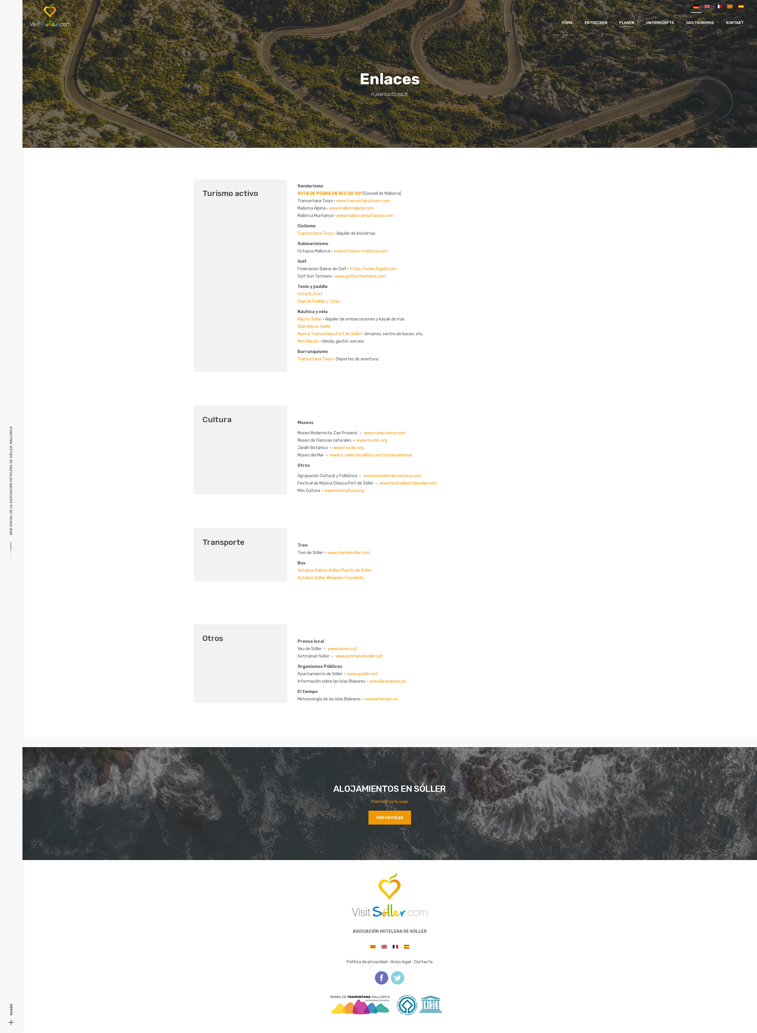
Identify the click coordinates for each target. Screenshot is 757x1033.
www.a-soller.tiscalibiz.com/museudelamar (371, 455)
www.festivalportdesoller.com (408, 483)
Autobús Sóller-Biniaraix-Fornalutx (330, 577)
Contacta (423, 961)
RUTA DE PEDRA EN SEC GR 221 (329, 193)
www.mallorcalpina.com (351, 208)
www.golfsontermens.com (360, 276)
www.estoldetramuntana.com (392, 475)
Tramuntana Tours (315, 233)
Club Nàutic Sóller (314, 326)
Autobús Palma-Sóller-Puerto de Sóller (334, 570)
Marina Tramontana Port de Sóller (329, 333)
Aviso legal (401, 961)
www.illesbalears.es (387, 681)
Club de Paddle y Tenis (318, 301)
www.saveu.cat (342, 648)
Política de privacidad (367, 961)
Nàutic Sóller (309, 319)
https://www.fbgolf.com (373, 268)
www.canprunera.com (384, 432)
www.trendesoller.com (348, 552)
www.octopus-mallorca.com (361, 251)
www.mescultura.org (344, 490)
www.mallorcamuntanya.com (365, 215)
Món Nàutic (308, 341)
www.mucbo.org (371, 440)
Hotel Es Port (310, 294)
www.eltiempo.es (381, 699)
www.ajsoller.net (362, 673)
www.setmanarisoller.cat (359, 656)
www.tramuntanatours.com (363, 200)
